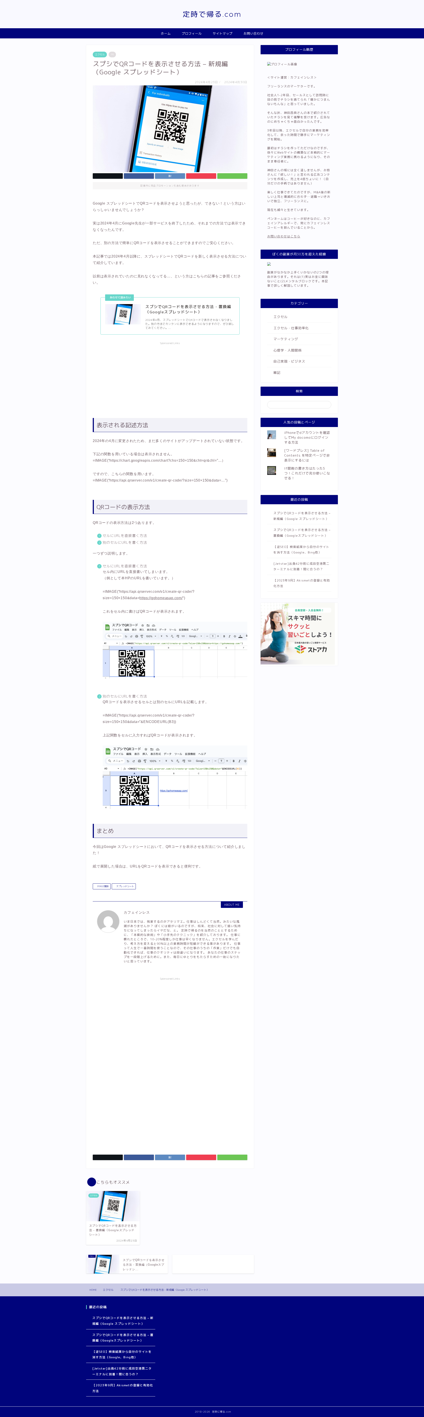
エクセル (100, 54)
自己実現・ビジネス (289, 361)
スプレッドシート (124, 886)
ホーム (166, 34)
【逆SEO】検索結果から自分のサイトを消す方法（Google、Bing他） (301, 550)
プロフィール (192, 34)
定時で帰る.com (212, 14)
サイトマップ (223, 34)
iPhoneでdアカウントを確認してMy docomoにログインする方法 (307, 437)
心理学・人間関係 (287, 350)
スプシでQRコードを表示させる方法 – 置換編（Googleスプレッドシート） (301, 533)
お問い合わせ (253, 34)
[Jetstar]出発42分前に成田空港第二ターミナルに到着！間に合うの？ (301, 566)
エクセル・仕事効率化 (291, 328)
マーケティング (285, 339)
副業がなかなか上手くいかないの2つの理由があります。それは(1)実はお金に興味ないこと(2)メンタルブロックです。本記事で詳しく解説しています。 (298, 279)
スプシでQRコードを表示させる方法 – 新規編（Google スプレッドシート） (301, 516)
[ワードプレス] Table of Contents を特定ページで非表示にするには (307, 455)
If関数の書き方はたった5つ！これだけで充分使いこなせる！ (307, 473)
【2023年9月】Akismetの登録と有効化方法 (301, 583)
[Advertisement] (170, 378)
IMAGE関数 (103, 886)
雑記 (276, 372)
